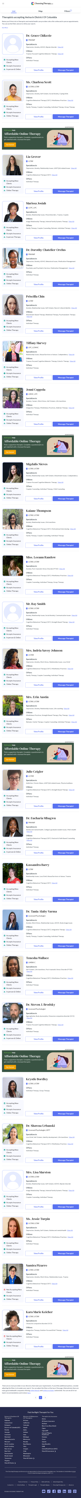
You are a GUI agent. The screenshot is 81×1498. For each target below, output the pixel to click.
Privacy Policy (34, 1482)
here (28, 1393)
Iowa (24, 1434)
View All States (9, 1463)
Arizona (25, 1420)
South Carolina (9, 1446)
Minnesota (26, 1439)
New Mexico (27, 1444)
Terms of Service (22, 1482)
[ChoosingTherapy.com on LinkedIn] (64, 1491)
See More (5, 27)
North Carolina (9, 1444)
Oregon (25, 1449)
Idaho (25, 1430)
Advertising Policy (58, 1482)
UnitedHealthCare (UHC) (49, 1449)
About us (71, 1485)
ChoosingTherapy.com (59, 1485)
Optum (44, 1441)
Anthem (44, 1423)
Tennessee (8, 1458)
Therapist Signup (44, 1485)
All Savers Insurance (48, 1421)
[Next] (45, 1397)
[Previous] (35, 1397)
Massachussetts (10, 1439)
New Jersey (8, 1449)
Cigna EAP (45, 1430)
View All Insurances (48, 1451)
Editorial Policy (45, 1482)
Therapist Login (32, 1485)
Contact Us (10, 1485)
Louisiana (7, 1434)
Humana (44, 1437)
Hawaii (25, 1427)
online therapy (35, 1390)
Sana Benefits (46, 1444)
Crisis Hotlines (21, 1485)
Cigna (43, 1428)
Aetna (44, 1419)
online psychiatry (48, 1390)
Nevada (25, 1441)
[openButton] (3, 3)
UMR (43, 1446)
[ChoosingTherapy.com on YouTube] (43, 1491)
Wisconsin (26, 1456)
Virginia (7, 1460)
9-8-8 (73, 1471)
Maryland (7, 1437)
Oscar (44, 1439)
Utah (24, 1451)
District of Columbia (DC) (12, 1427)
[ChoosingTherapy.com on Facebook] (54, 1491)
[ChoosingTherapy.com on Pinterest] (74, 1491)
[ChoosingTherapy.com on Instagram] (69, 1491)
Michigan (26, 1437)
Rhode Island (9, 1456)
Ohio (24, 1446)
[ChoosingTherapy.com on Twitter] (59, 1491)
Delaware (7, 1425)
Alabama (7, 1420)
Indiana (25, 1432)
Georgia (7, 1432)
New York (7, 1451)
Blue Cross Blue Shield (49, 1426)
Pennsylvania (9, 1453)
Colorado (26, 1425)
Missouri (7, 1441)
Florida (7, 1430)
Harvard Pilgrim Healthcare (47, 1433)
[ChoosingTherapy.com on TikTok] (48, 1491)
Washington (27, 1453)
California (26, 1423)
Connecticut (8, 1423)
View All (60, 47)
